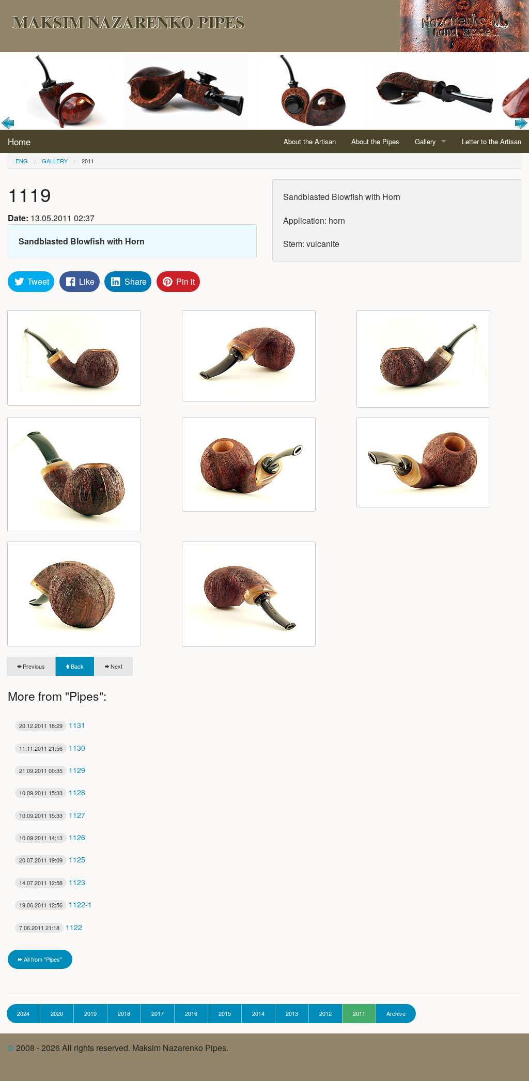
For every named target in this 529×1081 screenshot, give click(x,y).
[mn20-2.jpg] (423, 359)
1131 (52, 725)
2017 (157, 1013)
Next (115, 666)
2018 (124, 1013)
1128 (52, 792)
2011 (88, 161)
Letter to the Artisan (491, 141)
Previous (33, 666)
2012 (325, 1013)
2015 (225, 1013)
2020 (57, 1013)
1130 (52, 748)
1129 (52, 770)
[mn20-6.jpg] (423, 462)
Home (19, 141)
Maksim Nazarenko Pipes (129, 22)
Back (76, 666)
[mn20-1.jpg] (74, 358)
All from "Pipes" (42, 959)
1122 (50, 927)
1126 (52, 837)
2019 (90, 1013)
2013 (292, 1013)
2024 (23, 1013)
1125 (52, 859)
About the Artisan (310, 141)
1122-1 (55, 904)
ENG (21, 161)
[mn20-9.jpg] (248, 594)
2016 (191, 1013)
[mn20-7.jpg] (74, 594)
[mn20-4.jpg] (74, 475)
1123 (52, 882)
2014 (258, 1013)
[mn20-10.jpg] (248, 356)
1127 (52, 815)
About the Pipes (375, 141)
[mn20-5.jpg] (248, 464)
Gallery (425, 141)
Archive (396, 1013)
